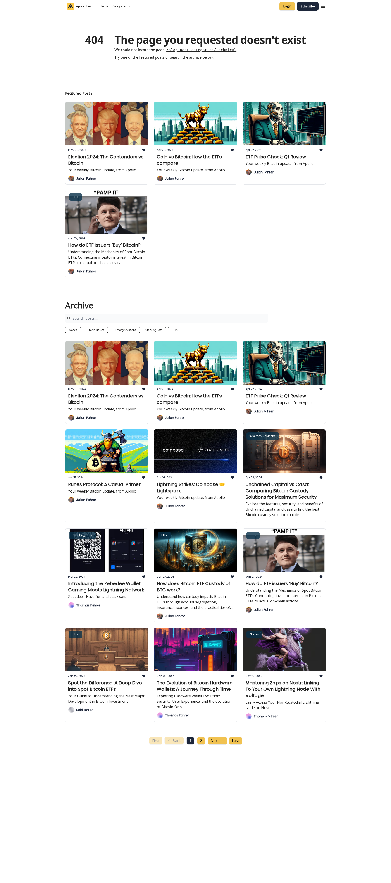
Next (215, 740)
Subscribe (308, 6)
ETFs (175, 330)
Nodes (73, 330)
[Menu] (323, 5)
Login (287, 6)
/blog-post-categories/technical (201, 50)
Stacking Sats (153, 330)
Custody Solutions (125, 330)
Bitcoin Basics (95, 330)
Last (235, 740)
